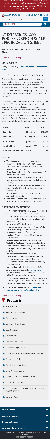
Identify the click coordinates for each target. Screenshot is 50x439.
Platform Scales (12, 306)
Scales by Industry (11, 415)
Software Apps (12, 397)
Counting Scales (13, 330)
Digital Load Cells (13, 359)
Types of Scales (10, 421)
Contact (35, 20)
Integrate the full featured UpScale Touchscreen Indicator (26, 4)
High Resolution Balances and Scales (21, 376)
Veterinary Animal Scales (16, 365)
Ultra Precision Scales (15, 371)
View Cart (29, 20)
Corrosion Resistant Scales (17, 382)
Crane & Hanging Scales (16, 347)
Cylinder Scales (12, 335)
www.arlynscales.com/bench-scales (22, 290)
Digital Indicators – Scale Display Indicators (24, 353)
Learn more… (36, 270)
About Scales (8, 409)
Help (40, 20)
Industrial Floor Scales (15, 312)
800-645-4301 (37, 15)
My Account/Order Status (16, 20)
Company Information (13, 427)
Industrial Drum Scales (15, 324)
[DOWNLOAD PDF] (11, 57)
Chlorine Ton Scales (14, 341)
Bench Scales (11, 318)
